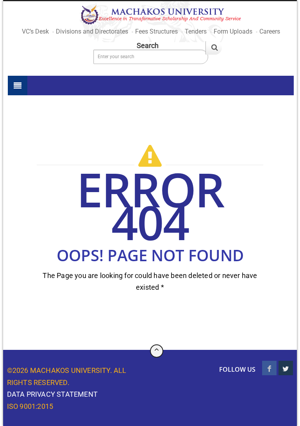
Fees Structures (156, 31)
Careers (269, 31)
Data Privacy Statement (52, 394)
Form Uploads (233, 31)
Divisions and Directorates (92, 31)
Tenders (196, 31)
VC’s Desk (35, 31)
